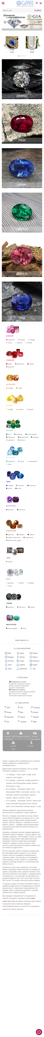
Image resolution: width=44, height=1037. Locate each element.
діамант (11, 534)
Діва (21, 712)
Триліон (22, 665)
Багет (10, 665)
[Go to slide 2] (19, 29)
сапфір (32, 340)
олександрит (32, 434)
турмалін (11, 340)
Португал (36, 661)
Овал (10, 669)
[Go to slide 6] (26, 29)
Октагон (11, 661)
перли (29, 343)
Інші (34, 669)
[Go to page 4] (23, 55)
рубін (10, 364)
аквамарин (33, 461)
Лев (21, 708)
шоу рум (31, 746)
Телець (8, 712)
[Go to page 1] (18, 56)
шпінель (11, 367)
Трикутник (23, 669)
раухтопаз (29, 537)
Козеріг (35, 712)
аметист (22, 440)
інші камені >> (22, 640)
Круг (9, 653)
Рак (7, 722)
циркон (22, 534)
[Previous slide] (5, 22)
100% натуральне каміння (21, 736)
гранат (22, 340)
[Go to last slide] (5, 45)
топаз (10, 343)
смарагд (19, 434)
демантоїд (24, 437)
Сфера (35, 665)
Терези (22, 717)
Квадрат (11, 657)
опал (10, 464)
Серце (22, 661)
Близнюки (10, 717)
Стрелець (36, 708)
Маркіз (22, 657)
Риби (35, 722)
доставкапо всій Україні (35, 738)
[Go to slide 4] (22, 29)
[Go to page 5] (25, 55)
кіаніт (10, 488)
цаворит (36, 437)
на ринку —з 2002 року (8, 738)
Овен (8, 708)
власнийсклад (13, 747)
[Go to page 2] (20, 55)
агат (9, 434)
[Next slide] (39, 22)
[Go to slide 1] (17, 29)
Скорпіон (23, 722)
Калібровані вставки (18, 682)
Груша (22, 653)
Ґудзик (35, 653)
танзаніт (21, 485)
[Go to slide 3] (21, 29)
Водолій (36, 717)
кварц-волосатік (14, 537)
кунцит (19, 343)
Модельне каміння (18, 690)
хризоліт (11, 440)
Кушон (35, 657)
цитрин (21, 409)
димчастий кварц (14, 540)
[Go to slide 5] (24, 29)
